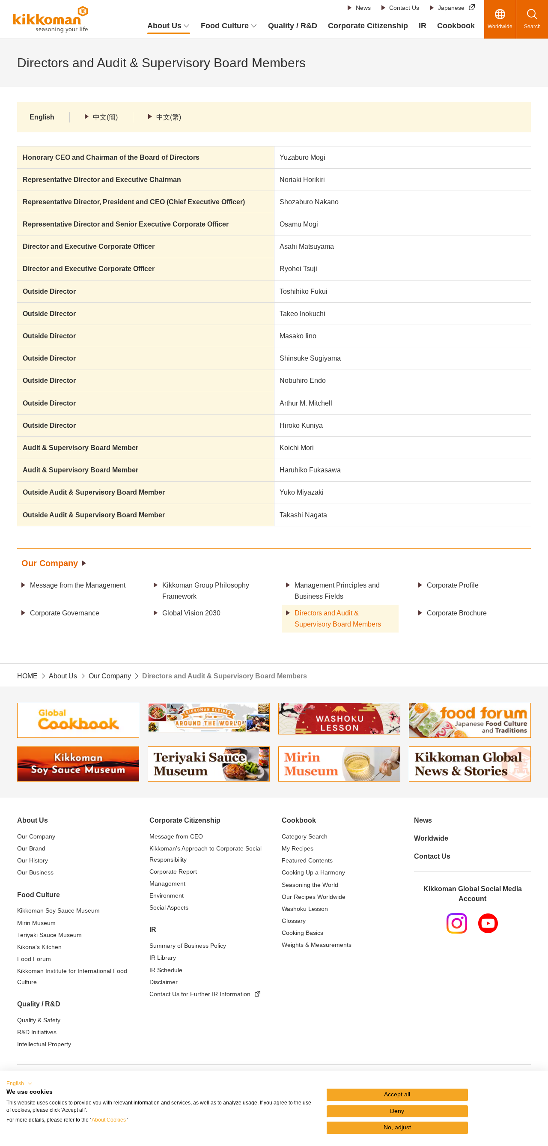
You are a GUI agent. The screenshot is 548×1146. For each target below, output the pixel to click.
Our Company (49, 563)
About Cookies (109, 1120)
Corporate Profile (453, 585)
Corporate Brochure (457, 613)
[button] (19, 1083)
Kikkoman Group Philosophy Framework (205, 591)
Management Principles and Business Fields (337, 591)
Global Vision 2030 (191, 613)
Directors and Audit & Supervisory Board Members (338, 618)
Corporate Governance (64, 613)
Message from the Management (77, 585)
